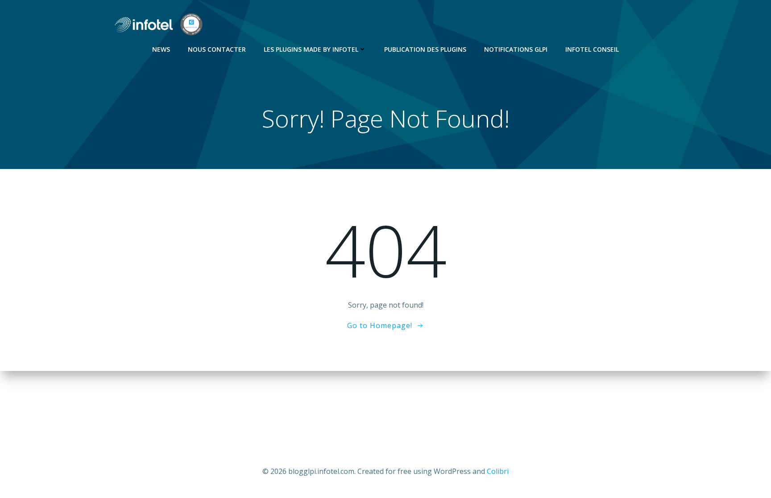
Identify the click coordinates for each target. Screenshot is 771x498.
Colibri (498, 471)
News (161, 49)
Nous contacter (217, 49)
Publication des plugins (425, 49)
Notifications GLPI (515, 49)
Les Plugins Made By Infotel (311, 49)
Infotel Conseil (592, 49)
